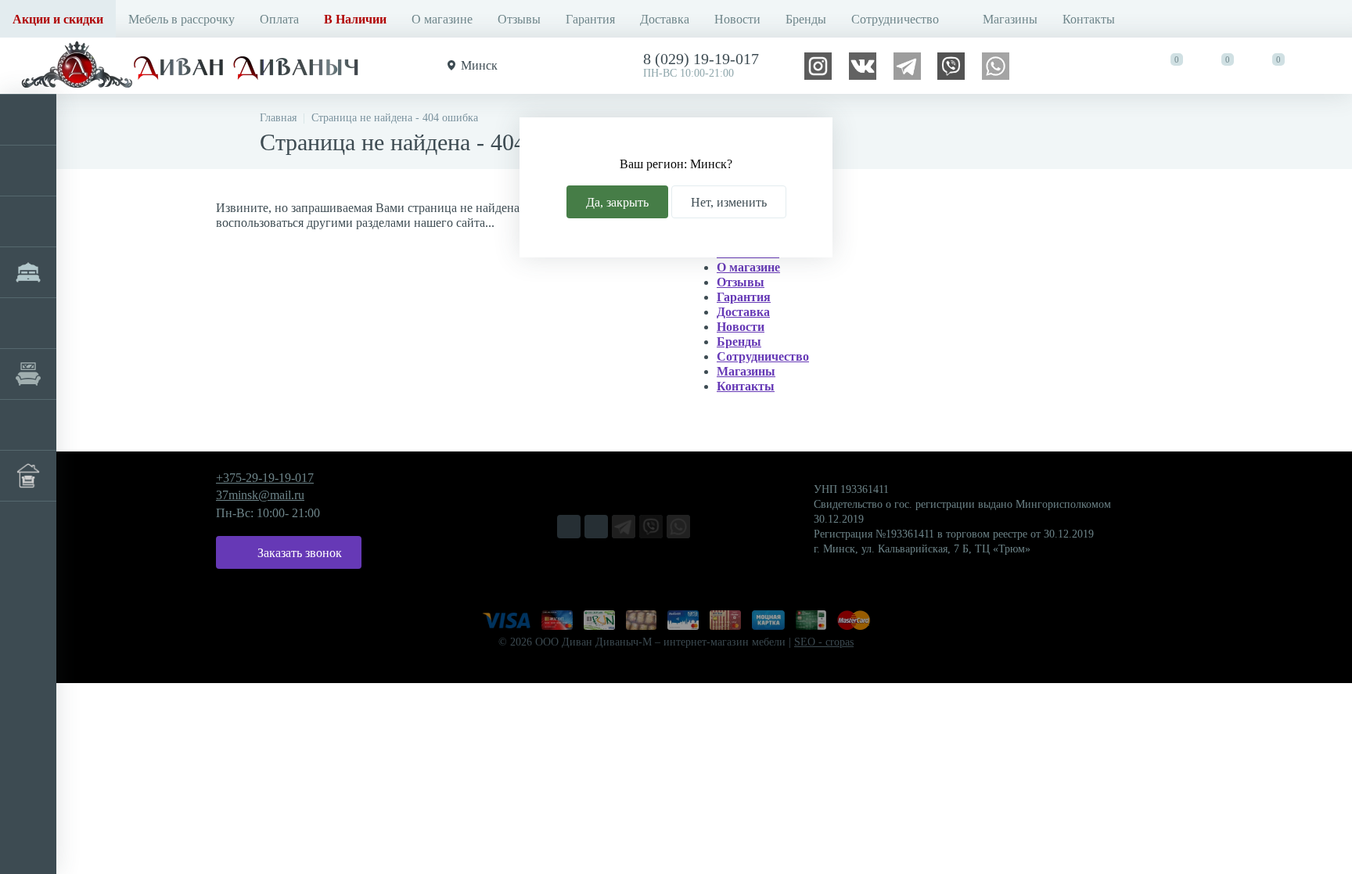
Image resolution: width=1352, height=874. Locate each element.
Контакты (1089, 19)
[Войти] (1325, 66)
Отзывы (519, 19)
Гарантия (590, 19)
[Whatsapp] (995, 64)
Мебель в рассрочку (181, 19)
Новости (737, 19)
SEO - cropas (824, 642)
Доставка (664, 19)
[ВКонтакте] (862, 64)
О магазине (442, 19)
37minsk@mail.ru (260, 495)
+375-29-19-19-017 (265, 477)
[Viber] (951, 64)
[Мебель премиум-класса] (28, 374)
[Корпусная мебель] (28, 171)
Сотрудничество (895, 19)
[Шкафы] (28, 323)
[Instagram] (818, 64)
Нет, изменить (729, 202)
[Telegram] (907, 64)
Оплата (279, 19)
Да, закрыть (617, 202)
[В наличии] (28, 476)
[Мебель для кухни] (28, 221)
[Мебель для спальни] (28, 272)
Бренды (806, 19)
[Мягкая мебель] (28, 120)
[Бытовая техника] (28, 425)
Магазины (1010, 19)
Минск (479, 65)
